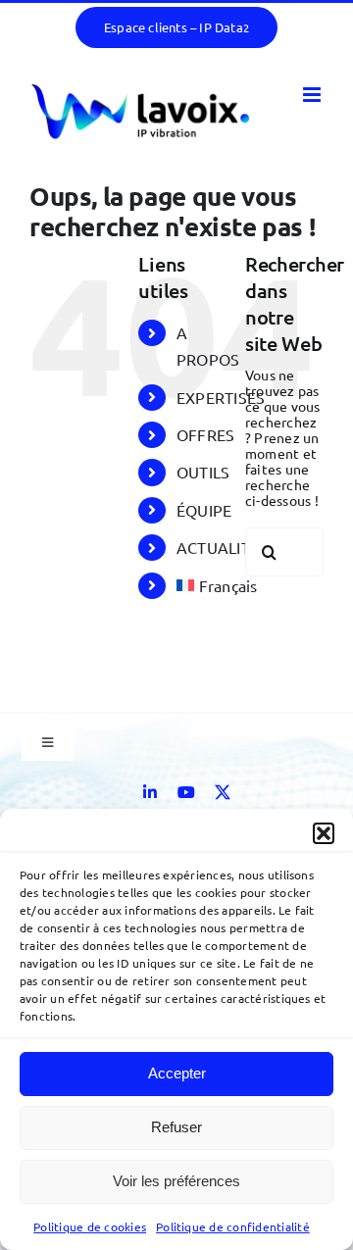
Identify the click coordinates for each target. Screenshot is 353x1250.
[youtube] (186, 792)
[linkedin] (150, 792)
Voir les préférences (176, 1181)
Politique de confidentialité (233, 1226)
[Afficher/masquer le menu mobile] (313, 94)
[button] (323, 833)
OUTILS (202, 471)
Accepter (177, 1073)
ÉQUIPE (203, 510)
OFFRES (205, 434)
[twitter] (222, 792)
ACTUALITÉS (222, 547)
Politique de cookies (89, 1226)
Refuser (176, 1127)
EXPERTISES (220, 397)
